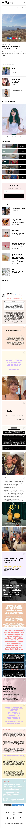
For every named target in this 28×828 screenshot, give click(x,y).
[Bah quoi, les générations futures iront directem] (14, 741)
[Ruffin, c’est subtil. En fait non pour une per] (14, 438)
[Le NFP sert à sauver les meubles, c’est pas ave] (14, 665)
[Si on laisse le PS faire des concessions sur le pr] (14, 615)
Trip (9, 44)
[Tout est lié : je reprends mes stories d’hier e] (14, 589)
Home (7, 812)
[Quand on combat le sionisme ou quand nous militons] (14, 715)
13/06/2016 (12, 121)
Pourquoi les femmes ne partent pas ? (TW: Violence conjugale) (18, 245)
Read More (5, 59)
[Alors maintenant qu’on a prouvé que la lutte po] (14, 640)
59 (17, 121)
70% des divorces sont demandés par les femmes (18, 271)
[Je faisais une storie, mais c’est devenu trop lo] (14, 489)
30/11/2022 (14, 237)
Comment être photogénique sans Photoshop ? (18, 81)
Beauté (20, 812)
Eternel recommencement (17, 69)
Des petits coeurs (17, 90)
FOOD (13, 812)
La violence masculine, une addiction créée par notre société (18, 232)
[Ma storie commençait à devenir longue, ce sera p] (14, 312)
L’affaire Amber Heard (18, 208)
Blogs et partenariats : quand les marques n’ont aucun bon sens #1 (14, 117)
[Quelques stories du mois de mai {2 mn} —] (14, 766)
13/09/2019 (14, 72)
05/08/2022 (14, 274)
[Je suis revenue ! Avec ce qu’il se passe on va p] (14, 514)
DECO (14, 814)
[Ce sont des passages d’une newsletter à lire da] (14, 690)
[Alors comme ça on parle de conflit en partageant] (14, 791)
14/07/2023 (14, 92)
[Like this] (16, 38)
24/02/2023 (14, 210)
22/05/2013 (4, 44)
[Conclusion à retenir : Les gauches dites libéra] (14, 363)
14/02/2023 (14, 224)
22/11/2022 (14, 248)
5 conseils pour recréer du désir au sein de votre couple (18, 221)
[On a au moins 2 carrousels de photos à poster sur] (14, 539)
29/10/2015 (14, 84)
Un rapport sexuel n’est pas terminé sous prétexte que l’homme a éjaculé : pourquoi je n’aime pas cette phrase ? (18, 258)
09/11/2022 (14, 263)
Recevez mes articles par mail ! (14, 188)
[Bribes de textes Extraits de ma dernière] (14, 337)
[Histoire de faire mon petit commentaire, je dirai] (14, 388)
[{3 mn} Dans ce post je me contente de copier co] (14, 564)
